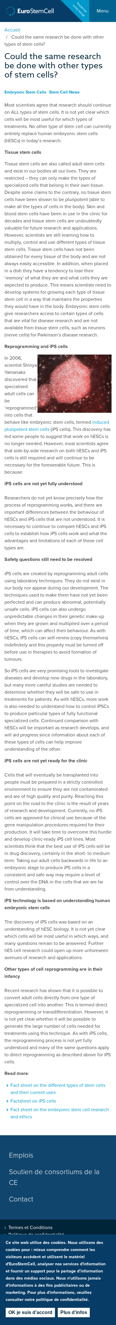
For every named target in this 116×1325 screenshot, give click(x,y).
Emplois (21, 1155)
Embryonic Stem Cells (25, 92)
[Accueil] (30, 11)
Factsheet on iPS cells (33, 1101)
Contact (21, 1199)
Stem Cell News (64, 92)
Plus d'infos (73, 1312)
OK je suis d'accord (30, 1312)
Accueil (12, 30)
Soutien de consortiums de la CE (54, 1177)
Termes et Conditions (30, 1228)
